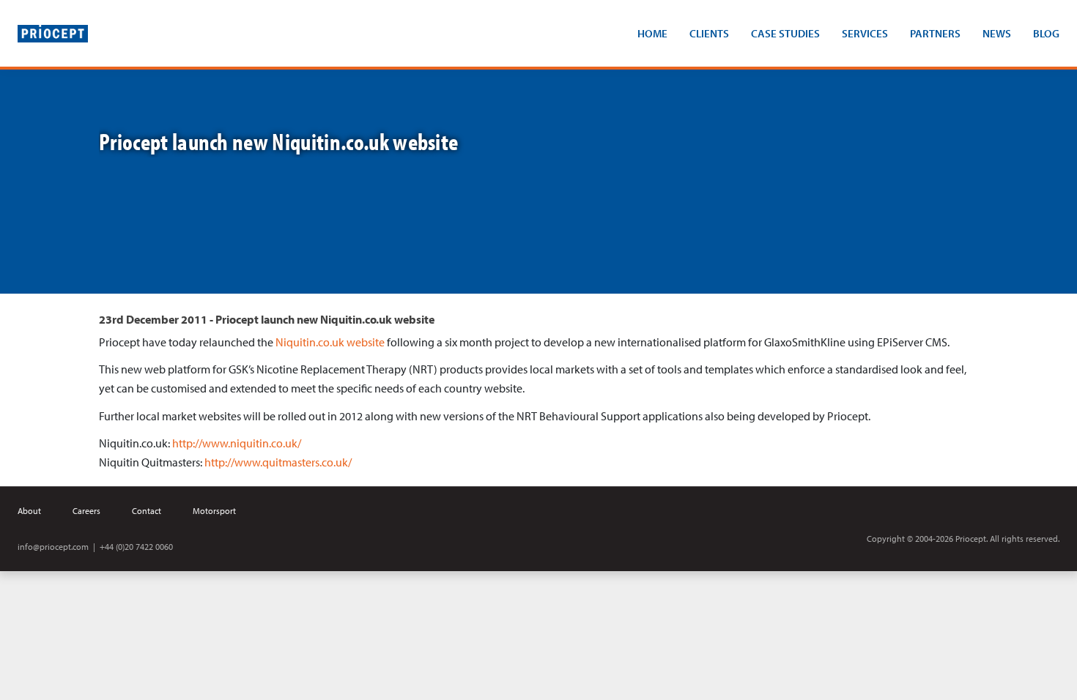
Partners (935, 33)
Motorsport (214, 510)
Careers (86, 510)
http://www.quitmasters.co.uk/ (278, 462)
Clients (709, 33)
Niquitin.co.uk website (330, 342)
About (29, 510)
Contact (146, 510)
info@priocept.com (53, 546)
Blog (1046, 33)
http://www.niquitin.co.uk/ (236, 443)
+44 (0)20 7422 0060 (136, 546)
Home (652, 33)
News (996, 33)
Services (865, 33)
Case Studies (785, 33)
